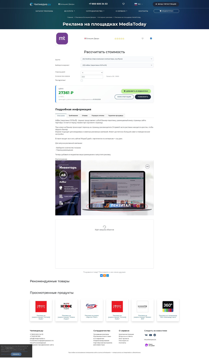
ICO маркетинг (98, 338)
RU (139, 4)
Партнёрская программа (102, 343)
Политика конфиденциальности (41, 340)
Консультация (124, 97)
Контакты (143, 11)
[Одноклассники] (104, 275)
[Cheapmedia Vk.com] (146, 335)
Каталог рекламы (44, 11)
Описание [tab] (61, 115)
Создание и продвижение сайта (42, 345)
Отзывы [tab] (85, 115)
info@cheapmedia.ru (37, 338)
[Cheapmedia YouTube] (151, 335)
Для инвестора (99, 345)
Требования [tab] (73, 115)
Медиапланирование (101, 340)
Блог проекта (124, 338)
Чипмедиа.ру (36, 331)
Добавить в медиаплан (137, 91)
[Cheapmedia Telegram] (154, 335)
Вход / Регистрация (167, 4)
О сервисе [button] (121, 11)
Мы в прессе (123, 340)
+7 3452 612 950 (35, 336)
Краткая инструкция (126, 334)
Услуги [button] (69, 11)
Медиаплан (167, 11)
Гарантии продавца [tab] (115, 115)
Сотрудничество (101, 331)
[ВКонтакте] (101, 275)
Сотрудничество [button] (94, 11)
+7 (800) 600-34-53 (36, 334)
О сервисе (124, 331)
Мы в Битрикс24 (150, 339)
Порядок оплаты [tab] (98, 115)
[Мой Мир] (107, 275)
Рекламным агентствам (102, 336)
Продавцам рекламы (101, 334)
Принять (16, 354)
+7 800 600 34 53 (98, 4)
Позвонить (143, 97)
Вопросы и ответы (126, 336)
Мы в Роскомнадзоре (38, 343)
